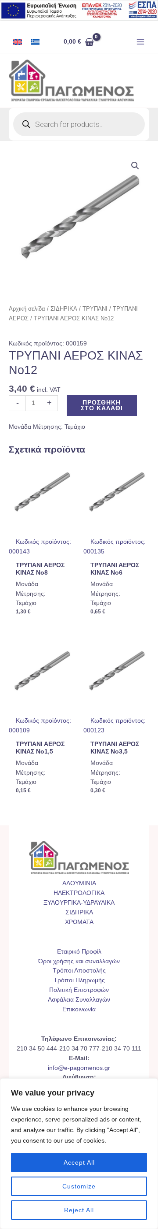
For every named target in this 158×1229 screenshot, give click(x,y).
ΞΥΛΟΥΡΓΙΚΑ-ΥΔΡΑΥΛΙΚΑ (79, 902)
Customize (79, 1186)
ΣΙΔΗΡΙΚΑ (63, 309)
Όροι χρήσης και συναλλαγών (79, 961)
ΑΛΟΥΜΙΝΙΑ (79, 883)
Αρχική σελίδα (27, 309)
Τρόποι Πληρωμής (79, 980)
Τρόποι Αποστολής (79, 970)
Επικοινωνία (79, 1009)
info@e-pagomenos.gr (79, 1068)
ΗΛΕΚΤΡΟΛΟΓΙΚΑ (79, 893)
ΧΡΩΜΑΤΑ (79, 922)
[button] (135, 166)
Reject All (79, 1210)
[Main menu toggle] (140, 42)
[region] (79, 1153)
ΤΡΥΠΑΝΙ (95, 309)
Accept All (79, 1162)
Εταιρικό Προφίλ (79, 951)
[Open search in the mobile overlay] (79, 124)
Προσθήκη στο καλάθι (102, 405)
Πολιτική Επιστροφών (79, 990)
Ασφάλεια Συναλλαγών (79, 999)
